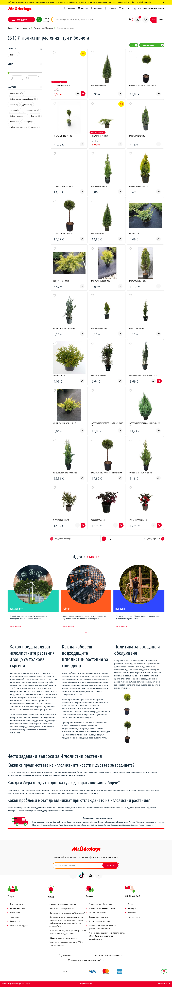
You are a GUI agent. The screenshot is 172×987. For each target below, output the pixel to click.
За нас (130, 904)
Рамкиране (15, 921)
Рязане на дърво (17, 908)
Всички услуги (16, 904)
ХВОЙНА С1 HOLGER (136, 233)
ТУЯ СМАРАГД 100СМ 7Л (137, 136)
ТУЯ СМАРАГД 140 (97, 233)
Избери (66, 608)
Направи (120, 608)
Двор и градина (23, 28)
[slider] (8, 73)
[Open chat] (164, 971)
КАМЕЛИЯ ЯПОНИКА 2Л (138, 520)
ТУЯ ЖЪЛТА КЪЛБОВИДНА (100, 281)
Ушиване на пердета (19, 925)
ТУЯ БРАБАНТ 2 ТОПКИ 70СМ (63, 136)
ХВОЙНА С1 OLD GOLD (61, 281)
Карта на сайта (86, 983)
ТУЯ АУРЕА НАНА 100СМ (137, 281)
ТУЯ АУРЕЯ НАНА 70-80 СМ (138, 186)
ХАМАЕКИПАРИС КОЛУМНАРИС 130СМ (143, 375)
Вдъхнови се (16, 608)
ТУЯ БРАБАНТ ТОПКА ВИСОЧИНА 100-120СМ (107, 473)
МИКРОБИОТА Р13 (59, 375)
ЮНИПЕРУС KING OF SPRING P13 (64, 423)
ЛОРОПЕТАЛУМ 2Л (98, 520)
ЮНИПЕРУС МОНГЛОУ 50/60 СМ (64, 328)
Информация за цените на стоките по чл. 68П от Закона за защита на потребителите (107, 936)
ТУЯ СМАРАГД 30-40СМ (99, 186)
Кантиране (15, 912)
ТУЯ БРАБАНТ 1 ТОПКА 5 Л (62, 233)
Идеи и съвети (134, 917)
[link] (137, 19)
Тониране (14, 917)
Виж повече (15, 626)
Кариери (132, 908)
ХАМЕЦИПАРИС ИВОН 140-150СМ (65, 473)
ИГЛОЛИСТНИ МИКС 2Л (99, 136)
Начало (10, 28)
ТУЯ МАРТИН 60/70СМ (137, 328)
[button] (86, 632)
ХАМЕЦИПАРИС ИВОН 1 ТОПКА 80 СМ (142, 85)
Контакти (132, 912)
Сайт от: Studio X (163, 983)
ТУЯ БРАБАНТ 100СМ (98, 375)
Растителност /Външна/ (43, 28)
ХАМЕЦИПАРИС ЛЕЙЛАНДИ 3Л (140, 473)
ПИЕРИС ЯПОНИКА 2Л (61, 520)
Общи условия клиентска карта (63, 938)
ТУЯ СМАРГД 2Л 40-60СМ (61, 85)
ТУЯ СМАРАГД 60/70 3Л (99, 85)
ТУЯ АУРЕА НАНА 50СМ (99, 328)
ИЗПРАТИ (110, 865)
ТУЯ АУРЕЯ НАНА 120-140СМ (63, 186)
